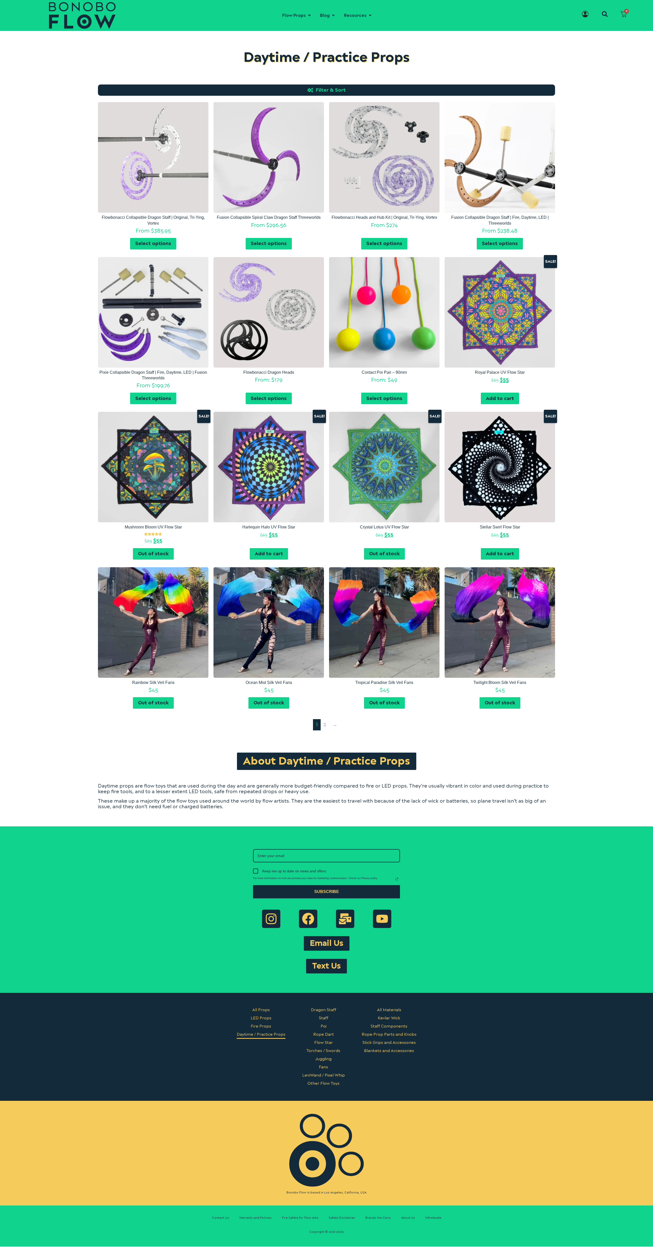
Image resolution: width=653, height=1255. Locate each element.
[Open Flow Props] (309, 15)
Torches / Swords (323, 1050)
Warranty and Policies (255, 1218)
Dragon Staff (323, 1010)
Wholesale (433, 1218)
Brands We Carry (378, 1218)
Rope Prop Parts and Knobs (389, 1034)
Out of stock (153, 554)
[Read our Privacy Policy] (397, 879)
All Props (261, 1010)
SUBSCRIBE (326, 891)
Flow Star (323, 1042)
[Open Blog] (333, 15)
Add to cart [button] (500, 398)
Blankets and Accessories (389, 1050)
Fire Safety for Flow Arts (300, 1218)
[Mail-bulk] (345, 919)
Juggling (323, 1059)
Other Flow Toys (323, 1083)
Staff (323, 1018)
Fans (323, 1067)
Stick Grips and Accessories (389, 1042)
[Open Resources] (370, 15)
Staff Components (389, 1026)
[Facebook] (308, 919)
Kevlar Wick (389, 1018)
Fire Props (261, 1026)
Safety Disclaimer (342, 1218)
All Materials (389, 1010)
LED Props (261, 1018)
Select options (153, 243)
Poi (323, 1026)
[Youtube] (382, 919)
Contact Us (220, 1218)
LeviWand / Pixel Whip (323, 1075)
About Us (408, 1218)
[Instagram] (271, 919)
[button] (604, 14)
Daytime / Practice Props (261, 1034)
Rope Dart (323, 1034)
